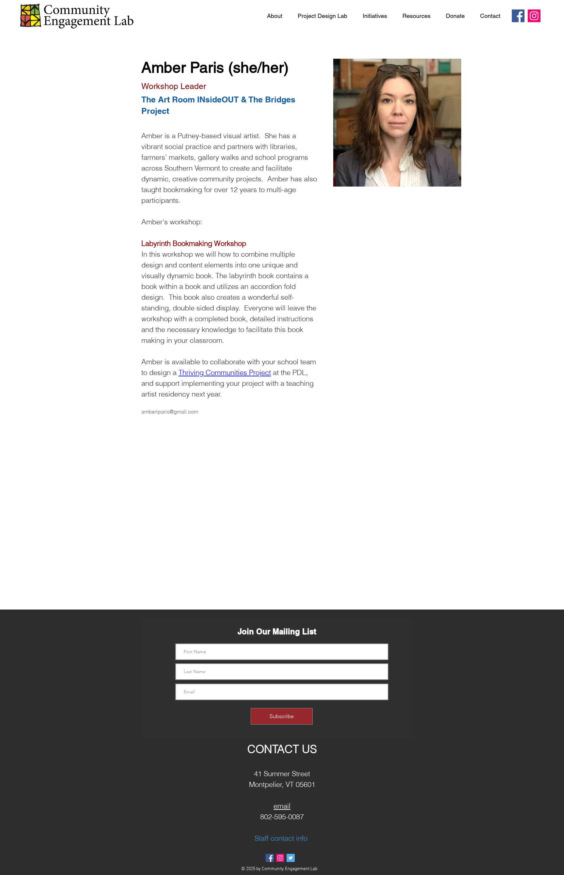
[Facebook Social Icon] (270, 858)
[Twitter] (291, 858)
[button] (274, 16)
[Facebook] (518, 15)
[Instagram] (534, 15)
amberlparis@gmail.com (169, 411)
